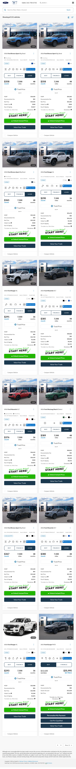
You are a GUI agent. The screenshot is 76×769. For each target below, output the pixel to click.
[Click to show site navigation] (73, 3)
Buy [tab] (9, 75)
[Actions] (33, 53)
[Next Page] (61, 745)
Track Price (21, 89)
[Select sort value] (71, 17)
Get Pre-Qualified (56, 721)
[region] (19, 101)
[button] (35, 36)
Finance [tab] (19, 75)
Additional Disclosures (33, 761)
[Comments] (24, 69)
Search (68, 10)
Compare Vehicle (12, 135)
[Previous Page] (57, 745)
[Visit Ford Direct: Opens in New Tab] (49, 763)
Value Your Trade (20, 127)
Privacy (25, 761)
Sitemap (21, 761)
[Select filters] (68, 17)
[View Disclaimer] (20, 69)
